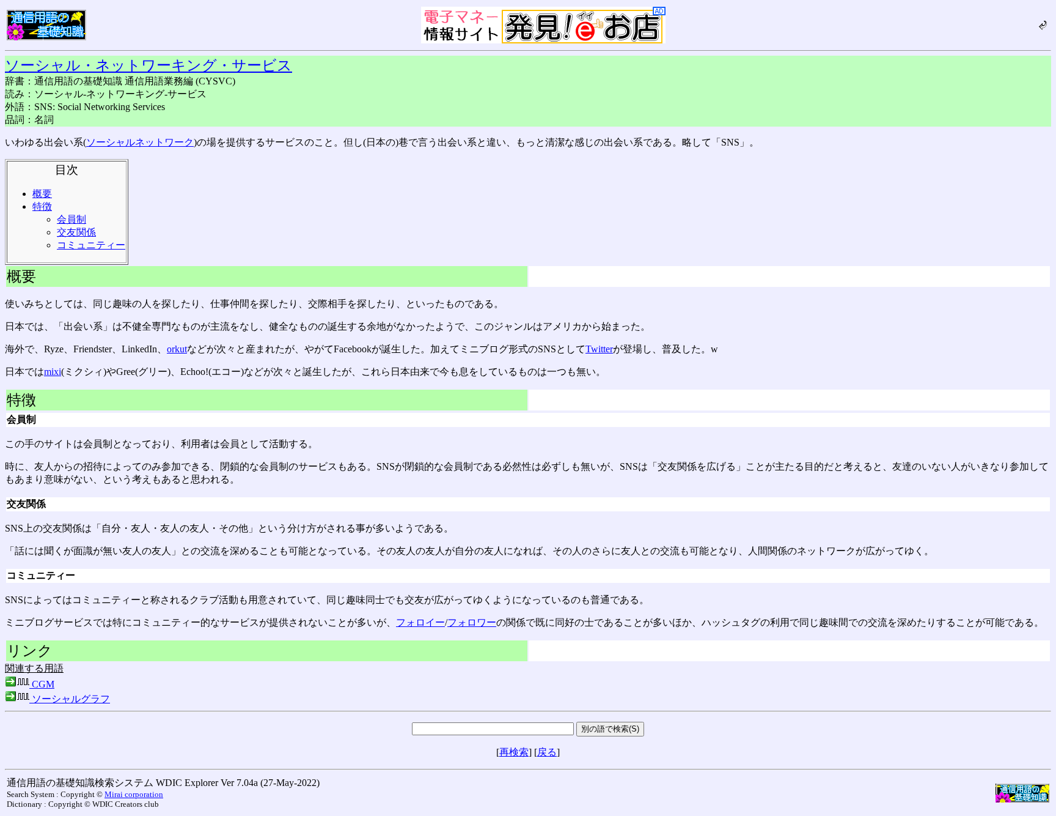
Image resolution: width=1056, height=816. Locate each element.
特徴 (42, 206)
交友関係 (76, 232)
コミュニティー (91, 245)
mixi (52, 371)
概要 (42, 193)
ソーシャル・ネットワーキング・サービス (148, 65)
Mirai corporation (134, 794)
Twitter (599, 349)
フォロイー (420, 622)
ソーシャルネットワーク (140, 142)
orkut (177, 349)
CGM (41, 684)
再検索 (514, 752)
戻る (547, 752)
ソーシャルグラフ (69, 699)
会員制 (71, 219)
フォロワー (471, 622)
